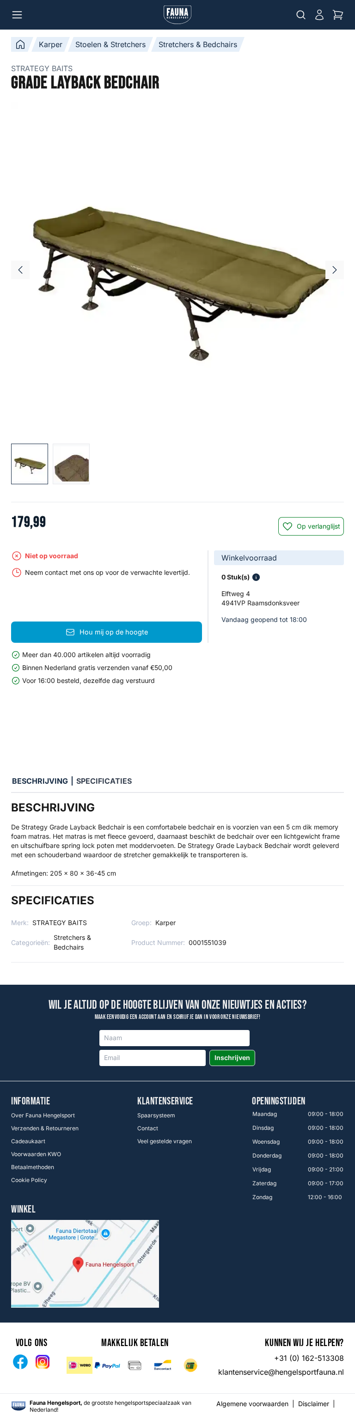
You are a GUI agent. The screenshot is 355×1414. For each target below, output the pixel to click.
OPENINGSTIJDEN (279, 1101)
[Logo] (177, 15)
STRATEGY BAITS (42, 68)
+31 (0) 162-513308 (309, 1358)
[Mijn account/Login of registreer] (319, 15)
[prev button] (20, 270)
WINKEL (23, 1209)
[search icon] (301, 15)
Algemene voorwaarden (252, 1404)
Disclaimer (313, 1404)
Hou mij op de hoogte (114, 632)
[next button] (334, 270)
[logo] (18, 1406)
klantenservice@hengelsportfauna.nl (281, 1372)
